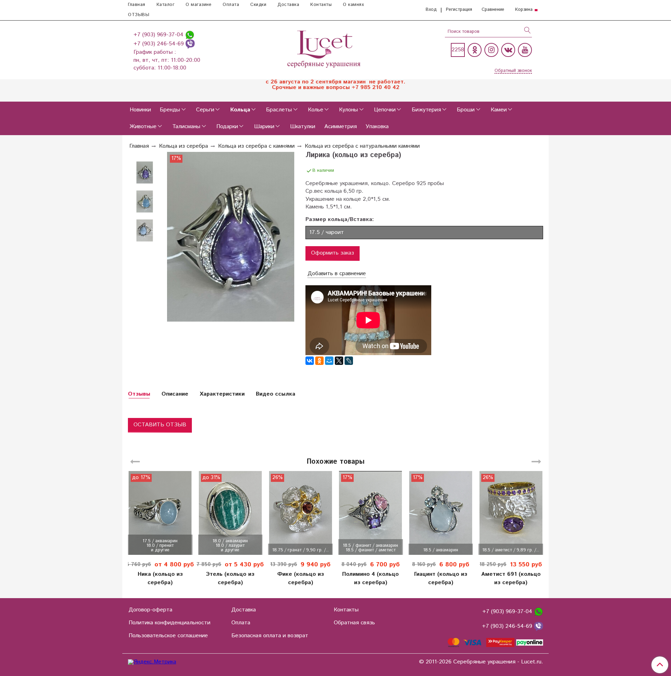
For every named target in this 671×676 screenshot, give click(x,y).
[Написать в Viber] (190, 44)
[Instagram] (491, 50)
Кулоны (348, 110)
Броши (466, 110)
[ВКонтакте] (309, 361)
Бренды (170, 110)
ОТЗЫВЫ (138, 15)
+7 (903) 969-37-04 (159, 35)
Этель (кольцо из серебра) (230, 578)
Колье (315, 110)
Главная (136, 4)
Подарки (227, 127)
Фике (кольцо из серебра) (300, 578)
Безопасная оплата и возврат (269, 636)
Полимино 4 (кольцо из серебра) (370, 578)
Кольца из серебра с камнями (256, 146)
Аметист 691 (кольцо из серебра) (511, 578)
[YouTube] (525, 50)
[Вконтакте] (508, 50)
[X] (339, 361)
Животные (143, 127)
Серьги (205, 110)
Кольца (240, 110)
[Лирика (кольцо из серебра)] (144, 173)
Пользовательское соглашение (168, 636)
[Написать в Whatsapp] (189, 35)
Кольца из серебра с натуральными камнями (362, 146)
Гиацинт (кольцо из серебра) (440, 578)
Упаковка (377, 127)
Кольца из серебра (183, 146)
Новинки (140, 110)
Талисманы (186, 127)
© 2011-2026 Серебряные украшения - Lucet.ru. (481, 662)
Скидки (258, 4)
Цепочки (385, 110)
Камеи (499, 110)
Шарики (264, 127)
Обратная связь (354, 623)
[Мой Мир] (329, 361)
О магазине (198, 4)
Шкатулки (302, 127)
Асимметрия (340, 127)
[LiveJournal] (349, 361)
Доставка (288, 4)
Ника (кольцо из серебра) (160, 578)
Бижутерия (426, 110)
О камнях (353, 4)
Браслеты (279, 110)
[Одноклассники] (475, 50)
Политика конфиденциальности (169, 623)
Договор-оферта (150, 610)
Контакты (321, 4)
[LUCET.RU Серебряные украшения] (324, 48)
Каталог (166, 4)
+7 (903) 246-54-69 (160, 44)
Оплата (231, 4)
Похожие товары (335, 462)
